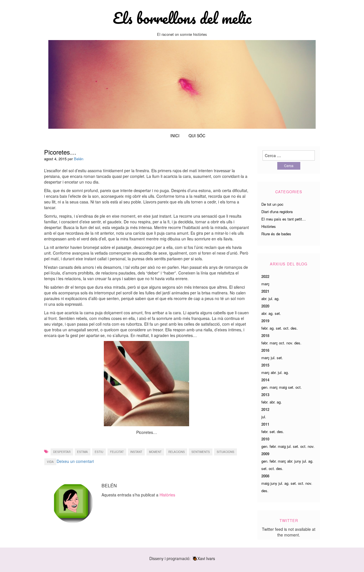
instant (136, 452)
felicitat (117, 452)
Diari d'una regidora (277, 211)
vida (50, 462)
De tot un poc (272, 204)
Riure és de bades (276, 233)
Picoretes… (60, 151)
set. (278, 313)
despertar (62, 452)
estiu (99, 452)
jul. (270, 298)
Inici (174, 135)
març (265, 283)
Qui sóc (197, 135)
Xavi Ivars (206, 558)
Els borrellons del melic (182, 18)
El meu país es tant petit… (283, 219)
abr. (264, 298)
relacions (176, 452)
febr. (264, 328)
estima (82, 452)
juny (297, 461)
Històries (167, 495)
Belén (78, 158)
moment (155, 452)
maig (283, 387)
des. (294, 328)
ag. (277, 298)
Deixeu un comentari (75, 461)
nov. (289, 343)
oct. (286, 328)
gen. (264, 387)
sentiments (200, 452)
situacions (225, 452)
